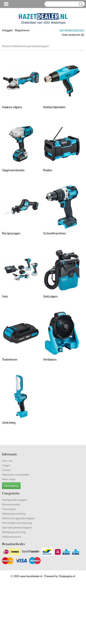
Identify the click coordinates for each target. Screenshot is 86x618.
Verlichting (8, 422)
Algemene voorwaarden (15, 474)
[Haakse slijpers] (21, 80)
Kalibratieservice (11, 536)
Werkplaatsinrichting (13, 513)
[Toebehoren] (21, 333)
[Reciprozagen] (21, 207)
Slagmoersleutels (13, 170)
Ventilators (50, 359)
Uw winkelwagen (71, 30)
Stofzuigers (50, 296)
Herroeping (11, 486)
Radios (47, 170)
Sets (5, 296)
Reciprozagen (11, 233)
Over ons (7, 460)
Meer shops (9, 479)
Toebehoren (9, 359)
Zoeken (80, 4)
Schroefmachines (54, 233)
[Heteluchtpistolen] (62, 80)
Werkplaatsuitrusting (14, 532)
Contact (6, 470)
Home (6, 46)
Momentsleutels (11, 504)
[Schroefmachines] (62, 207)
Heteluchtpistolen (54, 107)
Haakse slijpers (12, 107)
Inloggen (7, 30)
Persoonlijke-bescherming (17, 522)
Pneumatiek (9, 509)
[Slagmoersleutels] (21, 143)
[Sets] (21, 270)
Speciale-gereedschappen (17, 527)
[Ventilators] (62, 333)
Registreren (22, 30)
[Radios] (62, 143)
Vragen (6, 465)
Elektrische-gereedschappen (31, 46)
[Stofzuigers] (62, 270)
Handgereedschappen (14, 499)
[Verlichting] (21, 396)
